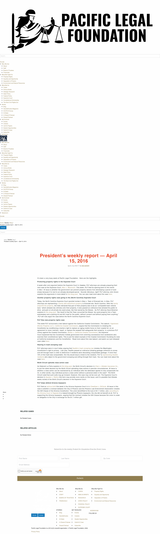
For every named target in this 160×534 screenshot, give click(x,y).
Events (5, 121)
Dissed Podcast (8, 117)
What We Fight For (7, 75)
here (110, 294)
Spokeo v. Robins (52, 377)
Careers (5, 124)
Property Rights (7, 77)
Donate (2, 62)
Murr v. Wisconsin (68, 287)
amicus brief (51, 386)
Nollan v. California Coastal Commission (83, 332)
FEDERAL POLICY (84, 504)
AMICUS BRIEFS (83, 494)
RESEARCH (82, 498)
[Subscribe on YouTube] (94, 519)
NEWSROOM (94, 510)
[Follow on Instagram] (94, 521)
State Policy (6, 94)
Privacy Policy (35, 531)
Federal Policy (7, 96)
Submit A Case (7, 130)
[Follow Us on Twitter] (94, 517)
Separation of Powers (9, 81)
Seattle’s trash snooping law (83, 348)
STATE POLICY (83, 501)
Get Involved (5, 119)
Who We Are (5, 64)
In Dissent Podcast (8, 115)
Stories (4, 104)
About (5, 66)
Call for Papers (7, 126)
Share (4, 392)
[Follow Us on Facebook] (94, 515)
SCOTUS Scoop (8, 111)
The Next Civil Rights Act (10, 102)
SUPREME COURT (84, 507)
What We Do (5, 85)
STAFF (61, 494)
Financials (6, 72)
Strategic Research (9, 92)
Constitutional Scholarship (11, 100)
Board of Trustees (8, 70)
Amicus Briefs (7, 89)
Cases (5, 87)
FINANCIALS (63, 501)
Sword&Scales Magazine (10, 109)
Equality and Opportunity (10, 79)
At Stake (5, 113)
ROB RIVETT (85, 266)
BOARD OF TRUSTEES (66, 498)
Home (2, 223)
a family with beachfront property (70, 303)
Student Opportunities (9, 128)
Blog (4, 107)
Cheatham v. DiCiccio (98, 386)
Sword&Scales (63, 516)
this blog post (73, 294)
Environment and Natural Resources (14, 83)
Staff (4, 68)
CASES (80, 491)
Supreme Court (7, 98)
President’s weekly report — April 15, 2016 (11, 225)
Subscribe (6, 132)
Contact (41, 515)
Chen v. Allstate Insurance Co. (106, 366)
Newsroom (5, 134)
